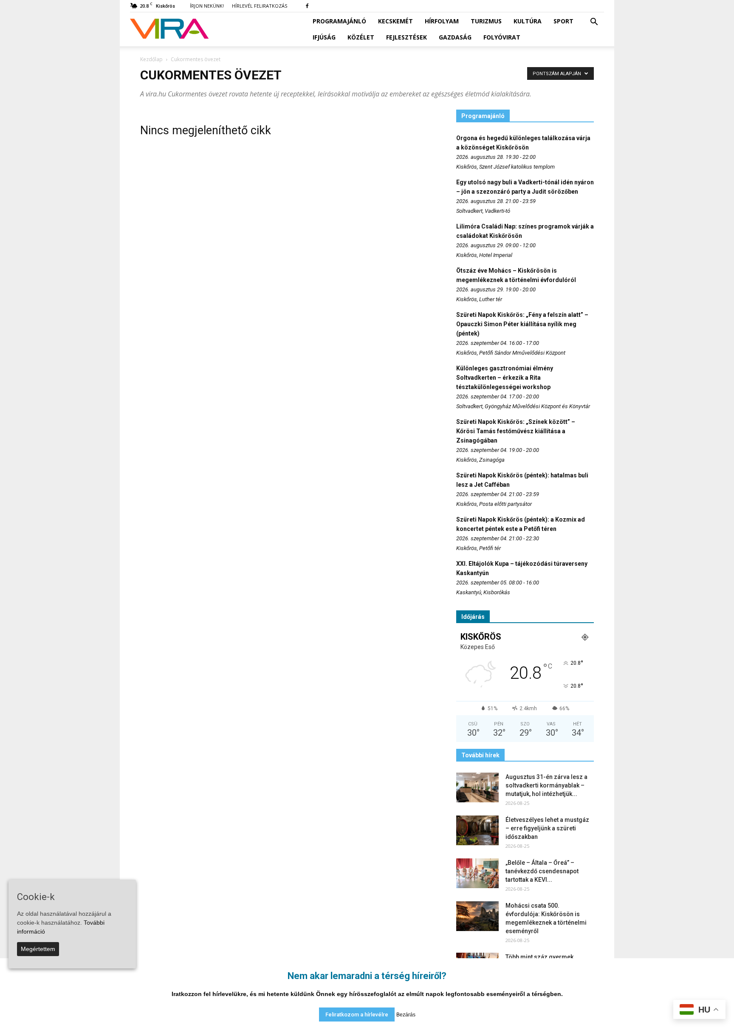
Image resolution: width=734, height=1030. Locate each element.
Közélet (360, 37)
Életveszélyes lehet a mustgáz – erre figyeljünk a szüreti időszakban (547, 828)
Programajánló (339, 21)
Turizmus (486, 21)
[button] (594, 22)
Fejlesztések (406, 37)
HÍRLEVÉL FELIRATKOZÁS (259, 6)
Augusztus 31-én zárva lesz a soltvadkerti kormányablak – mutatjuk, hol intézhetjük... (546, 785)
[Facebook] (307, 6)
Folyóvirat (501, 37)
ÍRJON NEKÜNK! (207, 6)
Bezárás (405, 1015)
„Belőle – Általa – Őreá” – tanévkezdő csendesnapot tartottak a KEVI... (542, 871)
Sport (563, 21)
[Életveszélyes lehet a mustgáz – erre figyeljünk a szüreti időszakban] (477, 830)
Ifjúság (324, 37)
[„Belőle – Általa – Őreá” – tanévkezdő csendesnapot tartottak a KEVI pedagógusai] (477, 873)
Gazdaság (455, 37)
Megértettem (38, 948)
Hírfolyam (442, 21)
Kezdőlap (151, 59)
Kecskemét (395, 21)
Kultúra (528, 21)
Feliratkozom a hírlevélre (356, 1014)
